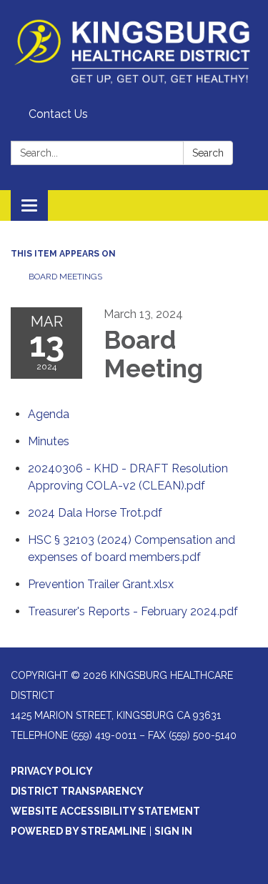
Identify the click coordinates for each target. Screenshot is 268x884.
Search (208, 153)
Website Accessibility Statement (105, 811)
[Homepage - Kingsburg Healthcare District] (134, 51)
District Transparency (77, 791)
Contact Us (58, 114)
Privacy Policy (52, 771)
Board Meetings (65, 277)
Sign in (173, 831)
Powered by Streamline (79, 831)
